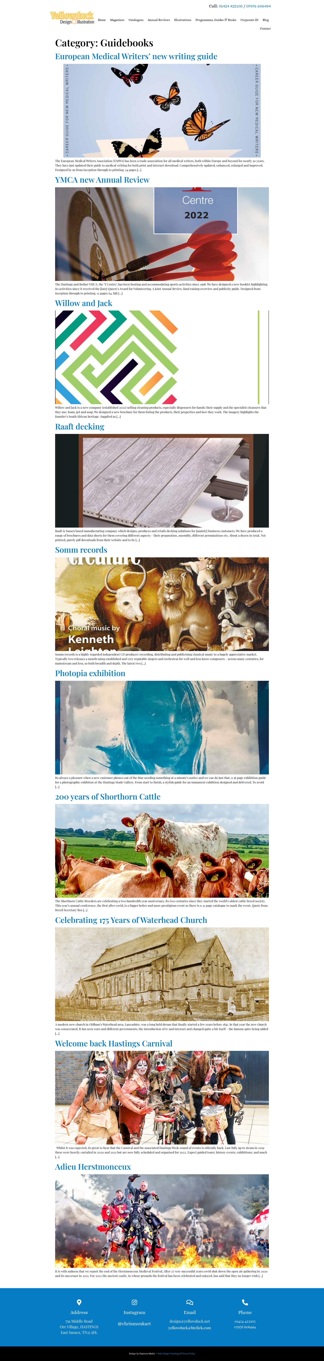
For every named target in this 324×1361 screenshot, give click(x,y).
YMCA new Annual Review (102, 179)
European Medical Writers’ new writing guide (136, 56)
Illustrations (182, 20)
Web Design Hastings (168, 1353)
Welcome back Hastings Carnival (113, 1043)
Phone (245, 1312)
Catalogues (136, 20)
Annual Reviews (159, 20)
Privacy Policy (188, 1353)
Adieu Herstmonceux (93, 1166)
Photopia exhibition (90, 673)
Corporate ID (249, 20)
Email (190, 1312)
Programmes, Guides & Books (216, 20)
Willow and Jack (83, 303)
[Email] (190, 1302)
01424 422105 (231, 6)
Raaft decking (79, 426)
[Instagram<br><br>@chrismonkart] (134, 1302)
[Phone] (245, 1302)
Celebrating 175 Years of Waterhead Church (131, 920)
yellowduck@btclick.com (189, 1327)
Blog (266, 20)
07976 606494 (258, 6)
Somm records (81, 549)
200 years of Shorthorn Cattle (107, 796)
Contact (265, 28)
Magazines (117, 20)
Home (102, 20)
